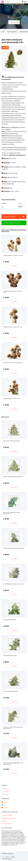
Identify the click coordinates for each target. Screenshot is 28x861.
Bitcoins (6, 802)
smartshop (6, 789)
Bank (5, 805)
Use (2, 207)
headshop (6, 791)
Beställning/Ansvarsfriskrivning (9, 818)
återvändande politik (6, 823)
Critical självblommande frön (10, 655)
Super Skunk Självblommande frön (11, 441)
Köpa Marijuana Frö (12, 31)
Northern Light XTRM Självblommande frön (13, 476)
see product (14, 266)
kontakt (7, 857)
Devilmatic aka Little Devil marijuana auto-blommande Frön (13, 727)
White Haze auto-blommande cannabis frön (13, 548)
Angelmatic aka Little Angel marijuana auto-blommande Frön (13, 763)
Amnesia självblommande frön (10, 691)
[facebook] (3, 855)
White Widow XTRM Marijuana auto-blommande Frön (11, 513)
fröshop (6, 794)
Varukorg (12, 22)
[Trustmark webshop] (2, 2)
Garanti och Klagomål (7, 815)
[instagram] (7, 855)
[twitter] (10, 855)
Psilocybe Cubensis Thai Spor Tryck (11, 398)
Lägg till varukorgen (9, 216)
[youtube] (13, 855)
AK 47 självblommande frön (9, 619)
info (3, 857)
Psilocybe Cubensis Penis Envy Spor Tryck (13, 362)
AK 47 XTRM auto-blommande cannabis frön (13, 584)
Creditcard (6, 807)
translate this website (7, 858)
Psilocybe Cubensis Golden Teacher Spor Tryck (13, 291)
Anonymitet (4, 821)
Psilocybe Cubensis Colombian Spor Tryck (13, 255)
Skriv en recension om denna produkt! (12, 223)
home (3, 31)
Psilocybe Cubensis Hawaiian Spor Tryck (12, 327)
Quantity (4, 203)
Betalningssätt (5, 798)
